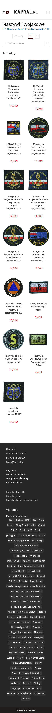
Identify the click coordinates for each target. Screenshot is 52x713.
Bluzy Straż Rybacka (26, 525)
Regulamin (11, 470)
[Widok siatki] (30, 36)
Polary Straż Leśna (35, 657)
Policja (37, 667)
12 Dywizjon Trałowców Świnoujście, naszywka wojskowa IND (14, 91)
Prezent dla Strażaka (19, 678)
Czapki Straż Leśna (27, 535)
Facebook (13, 509)
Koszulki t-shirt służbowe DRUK (26, 591)
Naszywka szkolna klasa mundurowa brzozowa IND (14, 358)
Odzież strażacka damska (22, 647)
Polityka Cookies (14, 482)
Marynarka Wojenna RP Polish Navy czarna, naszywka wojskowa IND (13, 202)
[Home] (3, 29)
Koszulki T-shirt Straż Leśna (21, 611)
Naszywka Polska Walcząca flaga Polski (38, 306)
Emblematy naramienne (26, 545)
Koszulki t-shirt (37, 586)
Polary (20, 657)
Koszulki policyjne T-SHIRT (31, 565)
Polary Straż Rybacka (22, 662)
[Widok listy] (37, 36)
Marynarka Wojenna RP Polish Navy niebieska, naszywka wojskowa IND (38, 202)
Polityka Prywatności (16, 474)
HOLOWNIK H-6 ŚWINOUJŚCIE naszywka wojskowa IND (13, 149)
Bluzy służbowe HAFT (19, 520)
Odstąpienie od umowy (17, 478)
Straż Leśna (28, 688)
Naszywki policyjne (20, 627)
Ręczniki (27, 683)
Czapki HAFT (25, 530)
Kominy (26, 560)
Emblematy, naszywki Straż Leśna (26, 550)
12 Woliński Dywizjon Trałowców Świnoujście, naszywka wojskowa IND (38, 93)
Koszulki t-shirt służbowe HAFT (26, 601)
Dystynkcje (37, 540)
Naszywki (37, 622)
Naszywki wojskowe (34, 642)
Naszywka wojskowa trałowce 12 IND (13, 411)
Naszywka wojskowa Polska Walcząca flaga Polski (38, 360)
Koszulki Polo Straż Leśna (21, 576)
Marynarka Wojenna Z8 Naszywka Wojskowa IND (38, 256)
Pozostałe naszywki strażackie (26, 672)
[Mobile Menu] (48, 12)
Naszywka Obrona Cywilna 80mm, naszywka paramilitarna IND (14, 308)
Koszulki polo (18, 571)
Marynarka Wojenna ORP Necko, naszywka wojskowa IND (38, 149)
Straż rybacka (24, 693)
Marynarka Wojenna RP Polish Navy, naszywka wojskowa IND (13, 256)
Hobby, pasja (20, 555)
